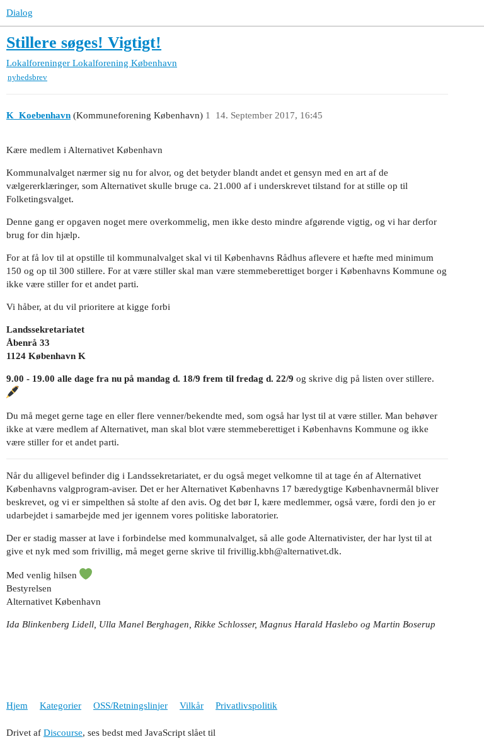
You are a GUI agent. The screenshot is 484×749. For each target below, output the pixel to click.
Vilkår (192, 705)
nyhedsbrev (27, 77)
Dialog (19, 13)
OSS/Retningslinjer (130, 705)
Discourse (63, 733)
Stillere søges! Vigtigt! (83, 42)
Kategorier (60, 705)
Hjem (17, 705)
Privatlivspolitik (246, 705)
